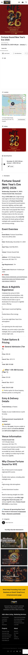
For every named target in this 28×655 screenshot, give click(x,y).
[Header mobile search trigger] (26, 2)
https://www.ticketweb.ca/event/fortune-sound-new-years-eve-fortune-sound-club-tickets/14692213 (14, 279)
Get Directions (21, 119)
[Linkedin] (20, 651)
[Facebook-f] (11, 651)
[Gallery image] (14, 140)
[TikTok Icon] (14, 651)
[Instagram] (8, 651)
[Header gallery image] (14, 17)
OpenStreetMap (17, 115)
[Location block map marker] (12, 103)
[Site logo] (7, 2)
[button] (14, 105)
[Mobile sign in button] (19, 2)
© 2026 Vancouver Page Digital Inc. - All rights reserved (14, 648)
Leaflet (10, 115)
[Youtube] (17, 651)
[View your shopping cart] (23, 2)
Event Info (4, 48)
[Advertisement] (14, 74)
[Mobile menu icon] (2, 2)
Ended (11, 166)
